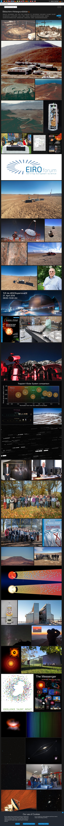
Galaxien (53, 14)
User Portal (56, 1)
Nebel (23, 16)
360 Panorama (11, 14)
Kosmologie (26, 14)
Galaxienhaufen (6, 16)
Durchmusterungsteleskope (41, 17)
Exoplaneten (43, 14)
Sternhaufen (27, 17)
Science (52, 1)
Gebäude (46, 16)
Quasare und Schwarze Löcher (9, 17)
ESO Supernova (36, 14)
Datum (60, 17)
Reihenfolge (59, 15)
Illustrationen (14, 16)
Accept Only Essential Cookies (29, 823)
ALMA (16, 14)
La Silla (19, 16)
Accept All (17, 823)
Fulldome (49, 14)
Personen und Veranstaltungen (37, 16)
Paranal (27, 16)
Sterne (32, 17)
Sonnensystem (20, 17)
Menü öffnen (5, 4)
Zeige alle (5, 14)
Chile (22, 14)
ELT (31, 14)
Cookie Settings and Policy (43, 823)
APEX (19, 14)
